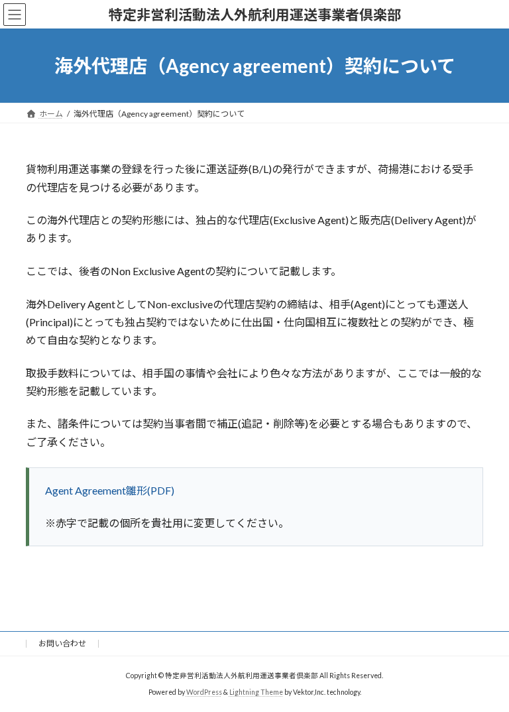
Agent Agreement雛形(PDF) (109, 490)
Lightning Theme (256, 691)
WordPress (204, 691)
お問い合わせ (62, 643)
